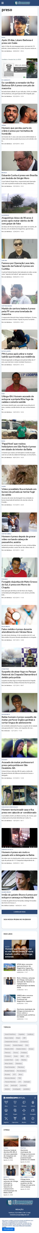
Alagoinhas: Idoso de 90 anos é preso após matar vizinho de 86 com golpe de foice (17, 220)
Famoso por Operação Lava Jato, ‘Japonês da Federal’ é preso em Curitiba (18, 266)
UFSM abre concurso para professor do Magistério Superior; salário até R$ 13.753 (25, 967)
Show (20, 1074)
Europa (31, 1049)
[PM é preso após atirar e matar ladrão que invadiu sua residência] (19, 339)
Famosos (7, 1053)
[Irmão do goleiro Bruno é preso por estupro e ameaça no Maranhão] (19, 880)
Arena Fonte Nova (10, 1034)
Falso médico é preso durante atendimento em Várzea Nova (17, 631)
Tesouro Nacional (10, 1082)
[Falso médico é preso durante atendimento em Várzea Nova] (19, 615)
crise (6, 1085)
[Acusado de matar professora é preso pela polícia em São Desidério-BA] (19, 748)
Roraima (7, 1074)
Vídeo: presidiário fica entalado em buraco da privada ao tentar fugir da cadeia (19, 492)
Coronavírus (24, 1042)
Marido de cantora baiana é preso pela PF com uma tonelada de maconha (18, 311)
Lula (17, 1060)
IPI (27, 1056)
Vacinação (27, 1082)
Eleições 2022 (9, 1049)
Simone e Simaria (10, 1078)
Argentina (21, 1034)
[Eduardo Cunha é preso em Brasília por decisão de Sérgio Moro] (19, 161)
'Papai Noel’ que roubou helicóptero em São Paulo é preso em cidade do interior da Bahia (19, 446)
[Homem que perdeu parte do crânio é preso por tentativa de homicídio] (19, 113)
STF (14, 1074)
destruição (14, 1085)
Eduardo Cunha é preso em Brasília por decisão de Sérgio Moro (19, 177)
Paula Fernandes (10, 1067)
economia (23, 1085)
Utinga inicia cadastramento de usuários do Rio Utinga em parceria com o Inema (27, 1183)
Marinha (24, 1060)
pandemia (26, 1089)
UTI (20, 1082)
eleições (7, 1089)
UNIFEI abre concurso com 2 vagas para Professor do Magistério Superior (25, 998)
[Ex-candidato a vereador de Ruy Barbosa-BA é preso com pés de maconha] (19, 68)
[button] (2, 3)
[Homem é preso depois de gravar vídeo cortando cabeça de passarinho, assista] (19, 522)
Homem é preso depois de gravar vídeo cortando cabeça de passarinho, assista (19, 539)
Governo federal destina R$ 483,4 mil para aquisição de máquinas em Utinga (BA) (10, 1154)
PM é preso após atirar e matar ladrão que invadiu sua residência (18, 355)
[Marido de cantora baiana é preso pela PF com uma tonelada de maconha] (19, 294)
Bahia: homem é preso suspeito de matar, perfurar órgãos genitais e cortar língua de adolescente (19, 720)
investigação (16, 1089)
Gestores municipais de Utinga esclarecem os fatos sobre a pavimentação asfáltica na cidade (26, 1013)
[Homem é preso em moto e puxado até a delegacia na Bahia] (19, 838)
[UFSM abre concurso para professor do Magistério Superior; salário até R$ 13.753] (10, 967)
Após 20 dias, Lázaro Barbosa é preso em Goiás (17, 42)
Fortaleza (24, 1053)
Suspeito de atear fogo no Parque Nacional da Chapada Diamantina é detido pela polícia (19, 674)
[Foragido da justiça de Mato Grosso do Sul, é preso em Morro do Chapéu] (19, 567)
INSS (22, 1056)
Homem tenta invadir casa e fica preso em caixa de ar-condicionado (19, 811)
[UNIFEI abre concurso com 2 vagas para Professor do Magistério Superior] (10, 998)
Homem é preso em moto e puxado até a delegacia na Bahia (18, 854)
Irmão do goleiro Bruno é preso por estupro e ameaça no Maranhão (19, 896)
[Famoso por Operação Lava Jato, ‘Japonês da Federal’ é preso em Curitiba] (19, 249)
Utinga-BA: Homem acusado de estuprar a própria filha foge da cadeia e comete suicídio (18, 399)
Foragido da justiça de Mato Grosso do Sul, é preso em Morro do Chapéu (19, 584)
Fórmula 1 (8, 1056)
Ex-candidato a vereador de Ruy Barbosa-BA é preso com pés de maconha (18, 85)
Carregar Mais (19, 912)
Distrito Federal (17, 1045)
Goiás (16, 1056)
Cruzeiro (7, 1045)
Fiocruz (16, 1053)
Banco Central (9, 1038)
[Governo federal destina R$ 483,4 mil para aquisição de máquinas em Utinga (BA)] (11, 1141)
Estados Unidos (21, 1049)
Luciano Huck (9, 1060)
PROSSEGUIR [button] (8, 1229)
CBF (24, 1038)
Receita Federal (9, 1071)
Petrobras (21, 1067)
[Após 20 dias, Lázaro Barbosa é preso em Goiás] (19, 26)
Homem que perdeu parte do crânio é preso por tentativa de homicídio (17, 131)
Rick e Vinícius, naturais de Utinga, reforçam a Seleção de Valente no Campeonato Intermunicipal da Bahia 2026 (26, 982)
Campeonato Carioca (11, 1042)
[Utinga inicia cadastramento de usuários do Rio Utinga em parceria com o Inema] (27, 1170)
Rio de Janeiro (21, 1071)
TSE (19, 1078)
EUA (27, 1045)
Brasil (18, 1038)
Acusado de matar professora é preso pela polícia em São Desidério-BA (18, 765)
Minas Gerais (9, 1063)
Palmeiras (19, 1063)
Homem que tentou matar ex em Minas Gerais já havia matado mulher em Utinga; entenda (19, 953)
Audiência (30, 1034)
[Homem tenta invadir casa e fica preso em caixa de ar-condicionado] (19, 795)
